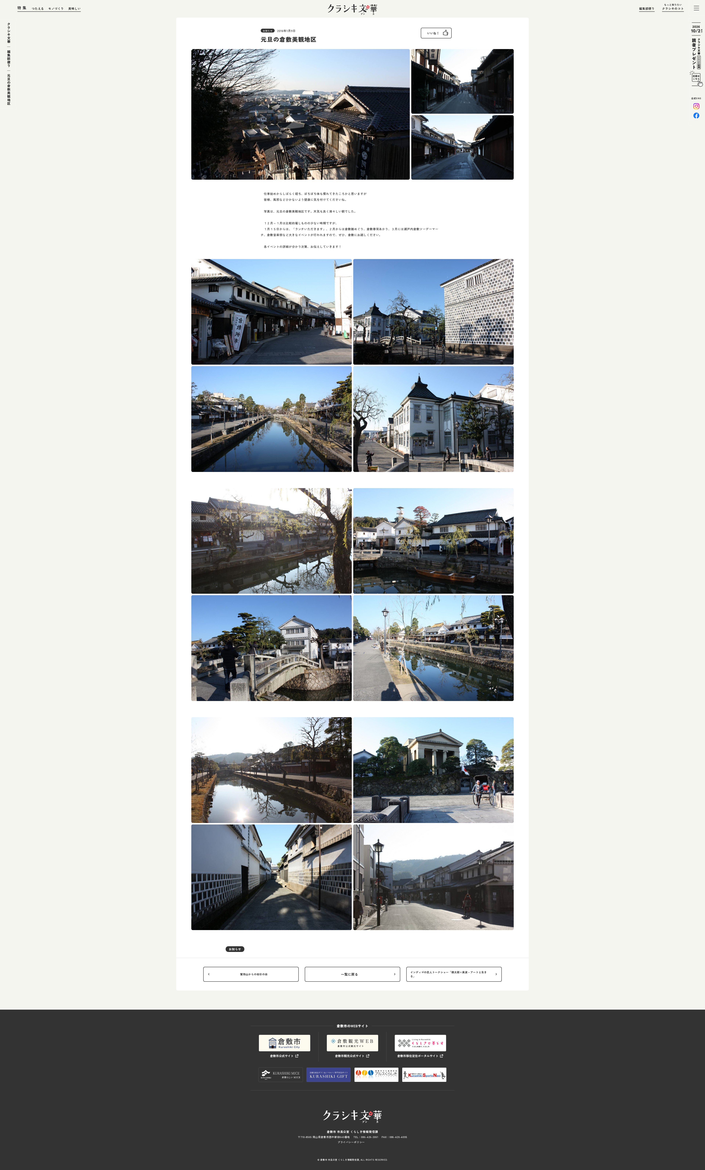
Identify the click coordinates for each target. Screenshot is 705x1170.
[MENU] (696, 8)
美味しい (74, 8)
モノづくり (56, 8)
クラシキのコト (673, 8)
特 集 (22, 7)
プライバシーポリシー (351, 1142)
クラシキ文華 (8, 32)
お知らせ (235, 949)
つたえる (38, 8)
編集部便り (647, 8)
